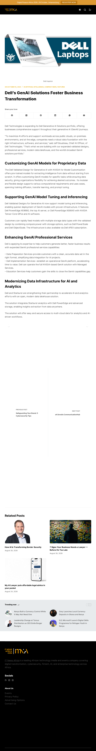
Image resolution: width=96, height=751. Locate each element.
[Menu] (90, 10)
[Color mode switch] (80, 10)
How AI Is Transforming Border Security (23, 547)
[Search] (85, 10)
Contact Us (10, 703)
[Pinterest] (41, 115)
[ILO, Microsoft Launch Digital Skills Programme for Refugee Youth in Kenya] (53, 623)
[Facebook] (12, 115)
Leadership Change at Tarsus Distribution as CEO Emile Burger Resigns (28, 623)
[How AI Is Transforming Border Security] (25, 531)
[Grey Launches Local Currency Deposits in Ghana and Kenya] (53, 613)
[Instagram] (13, 680)
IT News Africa (12, 660)
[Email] (84, 115)
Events (8, 693)
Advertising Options (15, 700)
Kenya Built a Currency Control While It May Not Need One (30, 613)
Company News (50, 87)
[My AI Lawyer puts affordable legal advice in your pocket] (25, 570)
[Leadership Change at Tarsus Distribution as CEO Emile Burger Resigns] (8, 623)
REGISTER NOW (69, 2)
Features (61, 87)
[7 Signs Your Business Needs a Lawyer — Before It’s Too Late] (70, 531)
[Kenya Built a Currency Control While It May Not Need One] (8, 613)
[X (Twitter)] (26, 115)
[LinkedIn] (55, 115)
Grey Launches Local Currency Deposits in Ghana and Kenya (72, 613)
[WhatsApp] (69, 115)
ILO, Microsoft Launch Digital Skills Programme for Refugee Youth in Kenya (74, 623)
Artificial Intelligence (34, 87)
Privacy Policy (11, 696)
